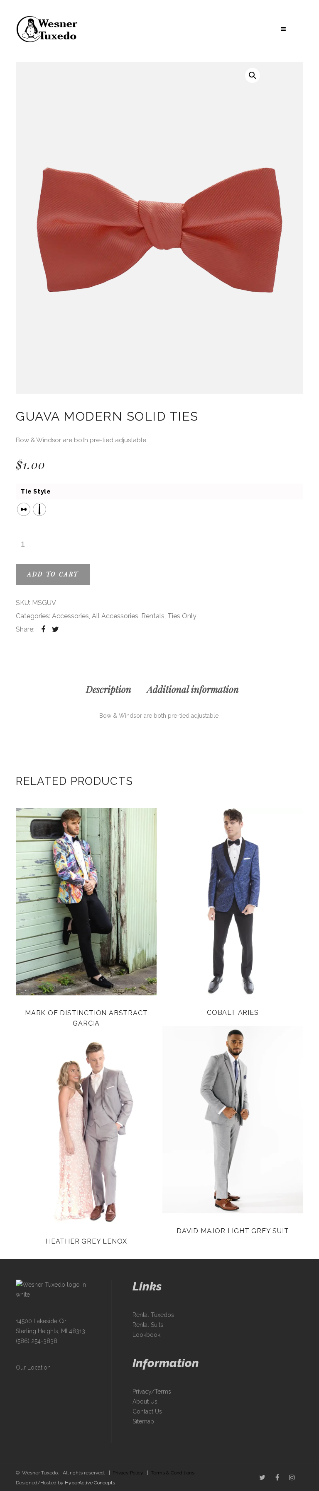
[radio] (23, 509)
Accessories (70, 616)
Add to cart (53, 574)
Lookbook (146, 1334)
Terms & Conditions (172, 1473)
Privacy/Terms (152, 1391)
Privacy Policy (128, 1473)
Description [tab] (108, 689)
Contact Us (147, 1411)
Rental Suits (148, 1325)
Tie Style (36, 491)
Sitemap (143, 1421)
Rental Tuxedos (153, 1315)
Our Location (33, 1367)
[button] (252, 75)
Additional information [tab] (193, 689)
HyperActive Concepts (90, 1483)
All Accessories (115, 616)
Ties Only (181, 616)
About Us (145, 1401)
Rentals (152, 616)
